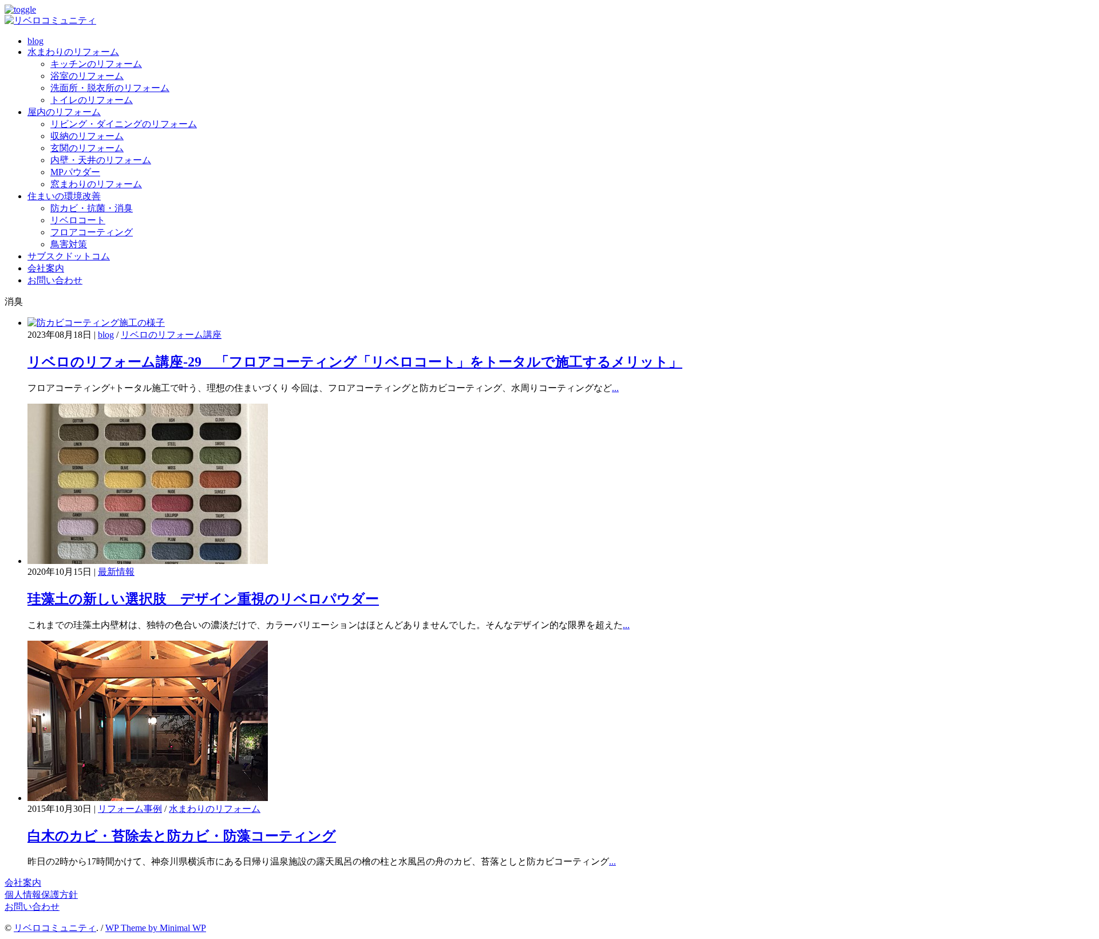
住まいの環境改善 (64, 196)
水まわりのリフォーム (73, 52)
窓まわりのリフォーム (96, 184)
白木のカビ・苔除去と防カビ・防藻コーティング (181, 835)
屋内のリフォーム (64, 112)
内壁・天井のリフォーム (100, 160)
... (615, 388)
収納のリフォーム (87, 136)
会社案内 (45, 268)
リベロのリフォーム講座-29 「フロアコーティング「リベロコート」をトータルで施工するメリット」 (354, 361)
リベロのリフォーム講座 (171, 335)
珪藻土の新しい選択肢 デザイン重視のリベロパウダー (203, 598)
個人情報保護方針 (41, 894)
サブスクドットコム (68, 256)
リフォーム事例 (130, 809)
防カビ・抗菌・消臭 (91, 208)
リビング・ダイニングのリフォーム (123, 124)
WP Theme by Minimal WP (155, 928)
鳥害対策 (68, 244)
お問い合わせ (54, 280)
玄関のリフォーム (87, 148)
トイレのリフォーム (91, 100)
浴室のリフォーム (87, 76)
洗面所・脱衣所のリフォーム (109, 88)
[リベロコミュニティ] (50, 20)
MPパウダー (75, 172)
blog (35, 41)
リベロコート (77, 220)
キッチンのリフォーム (96, 64)
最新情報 (116, 572)
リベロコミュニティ (55, 928)
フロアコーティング (91, 232)
